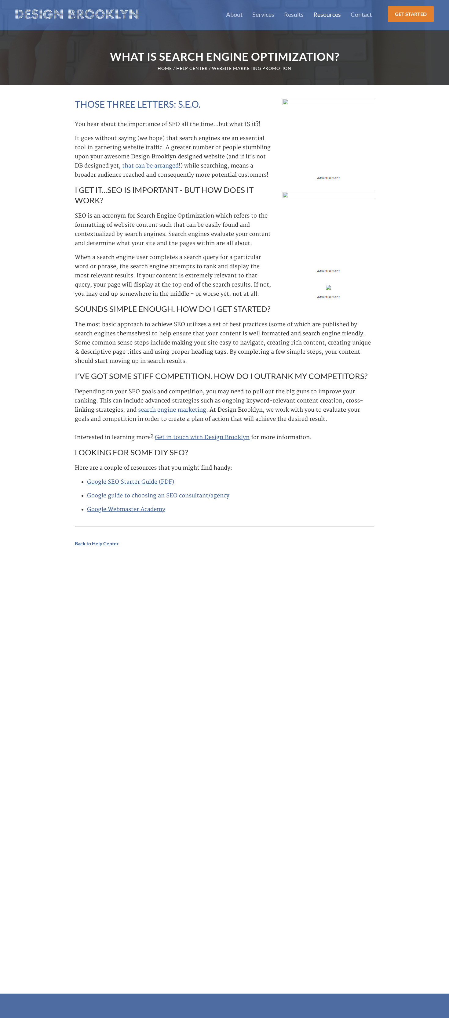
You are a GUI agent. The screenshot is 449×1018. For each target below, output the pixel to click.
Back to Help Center (97, 543)
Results (294, 14)
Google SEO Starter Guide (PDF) (130, 482)
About (234, 14)
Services (263, 14)
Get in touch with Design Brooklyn (202, 437)
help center (192, 68)
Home (165, 68)
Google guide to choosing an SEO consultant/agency (158, 495)
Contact (361, 14)
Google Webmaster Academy (126, 509)
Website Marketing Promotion (251, 68)
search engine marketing (172, 409)
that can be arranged (150, 165)
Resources (327, 14)
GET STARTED (411, 14)
